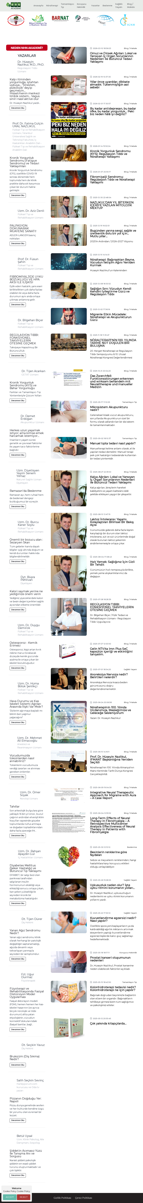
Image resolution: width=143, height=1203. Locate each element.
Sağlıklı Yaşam (118, 6)
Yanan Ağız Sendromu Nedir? (25, 932)
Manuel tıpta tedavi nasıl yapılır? (113, 443)
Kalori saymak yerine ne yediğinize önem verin (26, 593)
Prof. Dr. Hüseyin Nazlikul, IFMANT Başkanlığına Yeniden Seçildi (111, 759)
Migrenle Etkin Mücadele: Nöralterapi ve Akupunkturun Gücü (111, 317)
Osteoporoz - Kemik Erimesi (23, 644)
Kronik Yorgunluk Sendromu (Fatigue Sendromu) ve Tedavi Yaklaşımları (24, 162)
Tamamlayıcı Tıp (67, 6)
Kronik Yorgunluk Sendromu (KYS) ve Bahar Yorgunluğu (23, 385)
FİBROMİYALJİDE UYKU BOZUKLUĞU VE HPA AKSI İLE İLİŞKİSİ (26, 279)
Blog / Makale (131, 6)
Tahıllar (15, 806)
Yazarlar (95, 5)
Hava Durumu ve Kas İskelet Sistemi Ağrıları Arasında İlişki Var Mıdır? (26, 703)
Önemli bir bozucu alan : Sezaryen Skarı (26, 541)
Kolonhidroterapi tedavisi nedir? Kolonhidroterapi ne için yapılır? (113, 988)
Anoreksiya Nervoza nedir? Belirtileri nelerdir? (109, 676)
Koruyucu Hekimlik (81, 6)
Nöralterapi (52, 5)
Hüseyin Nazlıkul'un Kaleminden (108, 270)
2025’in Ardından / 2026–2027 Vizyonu (111, 241)
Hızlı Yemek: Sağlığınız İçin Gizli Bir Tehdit (112, 563)
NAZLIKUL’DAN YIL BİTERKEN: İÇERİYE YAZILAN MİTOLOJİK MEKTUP (112, 205)
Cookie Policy (23, 1191)
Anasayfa (38, 5)
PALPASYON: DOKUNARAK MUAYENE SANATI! (23, 228)
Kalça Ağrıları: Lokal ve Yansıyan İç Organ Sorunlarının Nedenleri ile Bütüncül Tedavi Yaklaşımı (112, 479)
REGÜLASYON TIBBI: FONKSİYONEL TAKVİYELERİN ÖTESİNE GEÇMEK (24, 339)
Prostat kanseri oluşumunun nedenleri (110, 959)
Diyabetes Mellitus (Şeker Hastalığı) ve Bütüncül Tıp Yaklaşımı (25, 868)
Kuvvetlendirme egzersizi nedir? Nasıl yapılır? (113, 919)
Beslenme (107, 5)
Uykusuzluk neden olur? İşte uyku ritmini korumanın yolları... (112, 886)
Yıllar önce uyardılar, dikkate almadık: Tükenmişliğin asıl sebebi (110, 84)
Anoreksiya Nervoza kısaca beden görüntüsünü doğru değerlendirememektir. (108, 685)
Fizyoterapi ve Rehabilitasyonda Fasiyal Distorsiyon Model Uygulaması (27, 993)
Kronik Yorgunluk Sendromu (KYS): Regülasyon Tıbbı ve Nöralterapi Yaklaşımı (110, 154)
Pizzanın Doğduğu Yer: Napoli (25, 1100)
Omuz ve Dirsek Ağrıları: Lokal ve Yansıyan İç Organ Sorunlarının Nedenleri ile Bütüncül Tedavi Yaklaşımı (113, 57)
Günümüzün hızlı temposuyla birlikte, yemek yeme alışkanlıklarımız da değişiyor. (111, 573)
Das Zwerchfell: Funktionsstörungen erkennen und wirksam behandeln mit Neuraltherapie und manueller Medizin (112, 381)
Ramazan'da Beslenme (25, 490)
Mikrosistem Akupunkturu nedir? (109, 408)
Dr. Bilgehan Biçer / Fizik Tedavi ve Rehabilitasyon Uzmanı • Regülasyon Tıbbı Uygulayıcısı (110, 618)
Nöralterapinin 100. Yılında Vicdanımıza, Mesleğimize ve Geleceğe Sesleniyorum (110, 710)
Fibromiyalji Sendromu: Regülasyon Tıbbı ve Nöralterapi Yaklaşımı (112, 179)
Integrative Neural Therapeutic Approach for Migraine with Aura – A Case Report (113, 795)
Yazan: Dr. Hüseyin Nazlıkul (105, 718)
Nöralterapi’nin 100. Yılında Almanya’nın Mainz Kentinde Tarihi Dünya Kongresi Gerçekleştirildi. (112, 771)
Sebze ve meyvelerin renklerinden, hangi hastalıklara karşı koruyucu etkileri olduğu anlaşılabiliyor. (113, 863)
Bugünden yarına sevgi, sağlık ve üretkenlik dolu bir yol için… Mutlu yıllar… (113, 233)
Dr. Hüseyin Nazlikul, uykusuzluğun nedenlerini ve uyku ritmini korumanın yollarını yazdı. (112, 896)
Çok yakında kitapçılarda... (108, 1023)
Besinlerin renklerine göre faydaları (108, 853)
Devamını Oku (17, 108)
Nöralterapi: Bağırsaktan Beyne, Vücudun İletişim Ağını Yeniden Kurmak (112, 262)
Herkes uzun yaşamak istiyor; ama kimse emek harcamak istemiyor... (27, 433)
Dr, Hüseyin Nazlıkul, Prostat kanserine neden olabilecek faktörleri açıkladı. (112, 967)
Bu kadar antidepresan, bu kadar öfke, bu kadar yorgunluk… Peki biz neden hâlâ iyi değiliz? (113, 111)
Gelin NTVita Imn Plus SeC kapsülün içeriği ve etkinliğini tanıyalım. (111, 651)
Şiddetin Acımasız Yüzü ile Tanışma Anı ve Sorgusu (26, 1153)
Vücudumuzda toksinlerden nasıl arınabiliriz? (22, 758)
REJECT (24, 1197)
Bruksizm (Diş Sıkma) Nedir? (25, 1058)
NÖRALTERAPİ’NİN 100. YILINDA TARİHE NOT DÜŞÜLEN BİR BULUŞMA (113, 343)
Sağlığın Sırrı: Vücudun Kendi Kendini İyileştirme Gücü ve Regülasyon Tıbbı (110, 291)
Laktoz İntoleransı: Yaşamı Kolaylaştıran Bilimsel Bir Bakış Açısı (112, 522)
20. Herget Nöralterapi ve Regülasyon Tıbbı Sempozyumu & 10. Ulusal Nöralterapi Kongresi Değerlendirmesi (111, 354)
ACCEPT (10, 1197)
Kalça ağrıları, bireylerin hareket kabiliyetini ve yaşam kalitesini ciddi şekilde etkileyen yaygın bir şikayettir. (111, 491)
